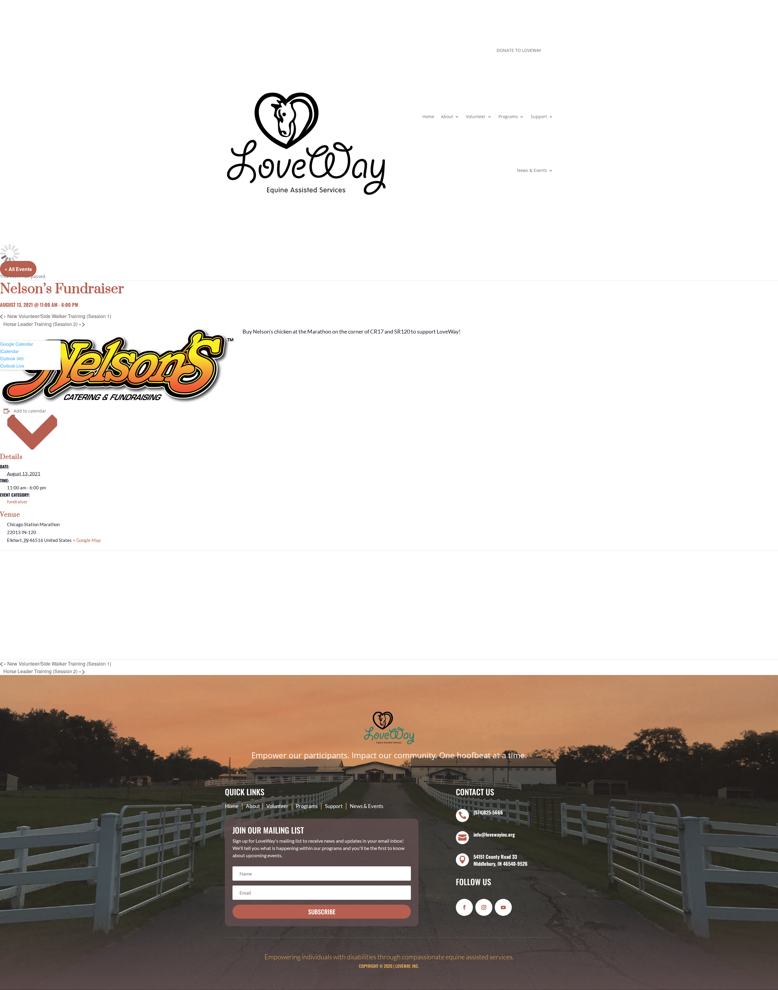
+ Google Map (87, 540)
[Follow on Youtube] (503, 907)
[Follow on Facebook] (437, 52)
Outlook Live (12, 366)
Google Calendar (16, 344)
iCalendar (9, 351)
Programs (508, 116)
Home (428, 116)
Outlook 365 (12, 358)
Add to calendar (30, 411)
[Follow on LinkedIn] (461, 52)
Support (539, 116)
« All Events (18, 268)
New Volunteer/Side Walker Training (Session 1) (57, 316)
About (447, 116)
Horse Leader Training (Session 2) (42, 323)
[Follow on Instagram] (449, 52)
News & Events (532, 170)
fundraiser (17, 501)
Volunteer (476, 116)
